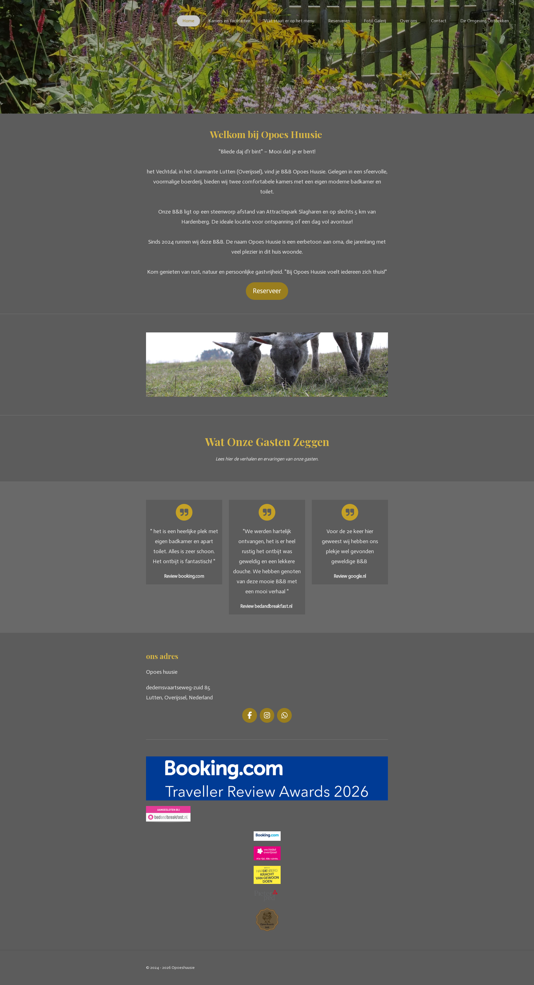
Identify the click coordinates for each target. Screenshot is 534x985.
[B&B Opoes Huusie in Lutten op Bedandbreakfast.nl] (168, 820)
